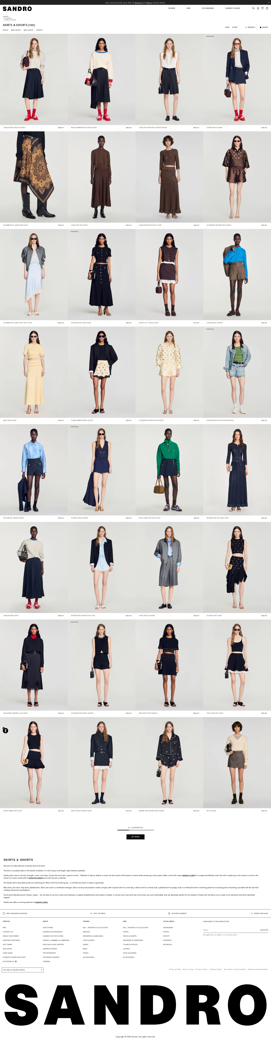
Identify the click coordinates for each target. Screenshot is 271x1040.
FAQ (4, 927)
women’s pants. (41, 902)
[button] (172, 9)
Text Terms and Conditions (235, 969)
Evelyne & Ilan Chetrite (53, 944)
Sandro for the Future (53, 936)
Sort (227, 27)
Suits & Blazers (129, 953)
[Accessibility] (5, 730)
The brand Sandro (51, 957)
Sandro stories (50, 949)
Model (265, 27)
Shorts (39, 30)
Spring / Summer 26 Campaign (56, 940)
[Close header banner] (269, 2)
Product (251, 27)
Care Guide (8, 953)
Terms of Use (188, 969)
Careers (46, 961)
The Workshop (49, 953)
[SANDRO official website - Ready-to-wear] (17, 8)
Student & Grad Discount (14, 957)
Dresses (86, 932)
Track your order (11, 936)
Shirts (126, 932)
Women (6, 16)
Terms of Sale (175, 969)
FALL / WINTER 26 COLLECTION (95, 927)
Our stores (48, 927)
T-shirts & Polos (130, 944)
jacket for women (36, 878)
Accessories (88, 957)
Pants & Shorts (130, 936)
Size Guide (7, 949)
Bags (85, 949)
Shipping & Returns (11, 940)
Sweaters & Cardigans (93, 936)
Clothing (8, 18)
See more (135, 837)
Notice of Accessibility (258, 969)
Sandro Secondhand (52, 932)
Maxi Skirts (16, 30)
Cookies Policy (216, 969)
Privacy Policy (202, 969)
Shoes (85, 953)
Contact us (8, 932)
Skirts (5, 30)
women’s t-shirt (188, 875)
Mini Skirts (28, 30)
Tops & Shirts (89, 940)
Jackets (126, 949)
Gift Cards (7, 944)
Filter (234, 27)
